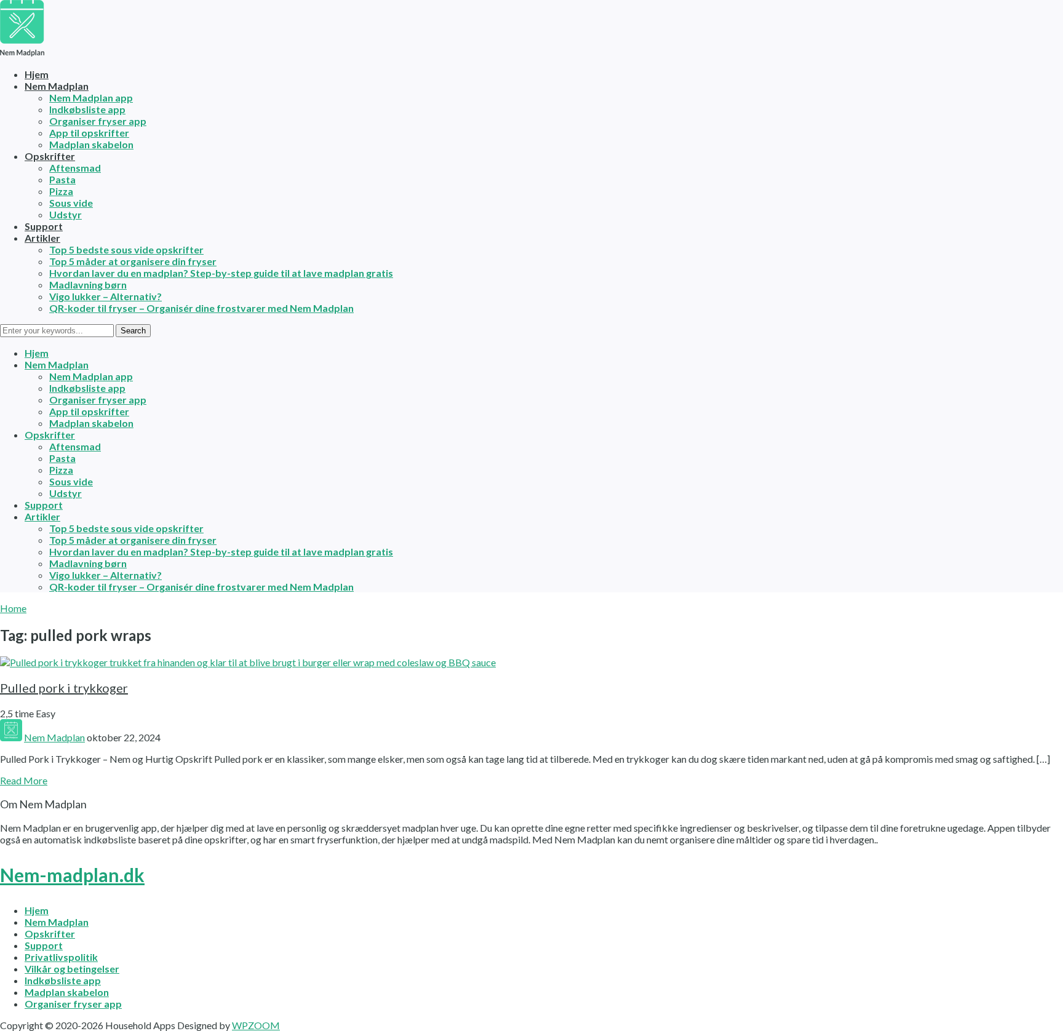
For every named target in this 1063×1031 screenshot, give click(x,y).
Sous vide (71, 203)
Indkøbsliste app (87, 109)
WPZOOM (256, 1025)
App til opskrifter (89, 132)
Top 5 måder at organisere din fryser (133, 261)
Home (13, 608)
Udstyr (65, 214)
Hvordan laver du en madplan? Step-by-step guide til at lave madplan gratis (221, 273)
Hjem (37, 74)
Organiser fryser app (97, 121)
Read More (23, 780)
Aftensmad (75, 167)
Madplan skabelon (91, 144)
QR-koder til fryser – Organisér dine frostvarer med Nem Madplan (201, 308)
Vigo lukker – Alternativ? (105, 296)
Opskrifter (50, 156)
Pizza (61, 191)
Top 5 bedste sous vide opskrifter (126, 249)
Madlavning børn (88, 284)
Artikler (42, 238)
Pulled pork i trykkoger (64, 687)
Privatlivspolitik (61, 957)
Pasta (62, 179)
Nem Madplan (57, 86)
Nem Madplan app (91, 97)
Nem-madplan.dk (72, 875)
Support (44, 226)
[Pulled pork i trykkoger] (248, 662)
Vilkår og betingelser (72, 968)
